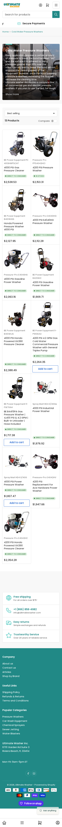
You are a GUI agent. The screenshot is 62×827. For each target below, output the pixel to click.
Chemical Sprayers (13, 725)
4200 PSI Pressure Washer (43, 169)
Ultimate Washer (23, 784)
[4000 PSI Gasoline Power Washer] (16, 259)
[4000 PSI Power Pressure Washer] (16, 461)
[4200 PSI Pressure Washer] (45, 144)
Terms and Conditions (15, 700)
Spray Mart (38, 403)
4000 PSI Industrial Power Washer (43, 409)
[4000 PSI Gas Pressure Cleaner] (16, 144)
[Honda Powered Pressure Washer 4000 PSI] (16, 200)
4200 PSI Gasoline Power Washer (43, 284)
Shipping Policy (11, 692)
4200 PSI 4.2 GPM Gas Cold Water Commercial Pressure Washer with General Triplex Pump (45, 344)
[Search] (55, 14)
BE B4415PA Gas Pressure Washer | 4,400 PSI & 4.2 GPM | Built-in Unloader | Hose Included (16, 418)
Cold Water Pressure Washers (27, 31)
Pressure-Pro (39, 159)
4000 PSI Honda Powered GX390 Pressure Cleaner (14, 341)
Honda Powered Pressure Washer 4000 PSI (14, 226)
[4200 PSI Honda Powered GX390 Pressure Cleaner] (16, 522)
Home (5, 31)
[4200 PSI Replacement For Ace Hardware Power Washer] (45, 461)
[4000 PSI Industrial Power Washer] (45, 388)
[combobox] (31, 14)
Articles (6, 672)
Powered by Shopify (44, 784)
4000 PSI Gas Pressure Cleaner (14, 169)
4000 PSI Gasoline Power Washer (14, 280)
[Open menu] (56, 5)
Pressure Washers (13, 716)
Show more (12, 94)
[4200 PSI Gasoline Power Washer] (45, 259)
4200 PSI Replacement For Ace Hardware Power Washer (45, 486)
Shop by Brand (10, 676)
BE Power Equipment (14, 159)
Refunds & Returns (13, 696)
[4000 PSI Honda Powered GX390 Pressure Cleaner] (16, 314)
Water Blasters (11, 733)
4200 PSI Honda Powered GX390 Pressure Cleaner (14, 545)
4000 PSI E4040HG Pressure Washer (43, 221)
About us (7, 663)
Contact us (9, 667)
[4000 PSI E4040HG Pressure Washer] (45, 200)
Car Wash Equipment (14, 721)
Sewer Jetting (10, 729)
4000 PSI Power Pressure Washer (14, 483)
